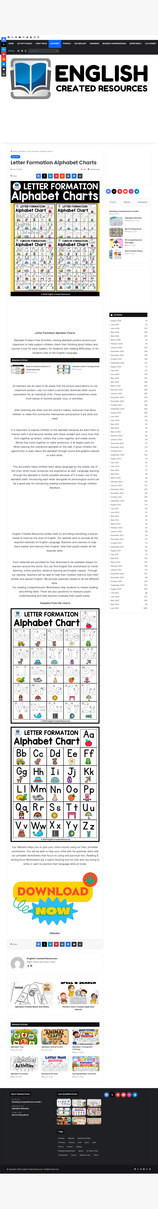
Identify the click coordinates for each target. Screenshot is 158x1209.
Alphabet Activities (19, 1074)
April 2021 (115, 558)
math (94, 1142)
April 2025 (115, 382)
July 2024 (115, 417)
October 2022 (116, 497)
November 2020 (117, 577)
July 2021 (114, 554)
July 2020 (115, 593)
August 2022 (116, 505)
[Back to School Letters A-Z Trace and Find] (17, 369)
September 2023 (117, 455)
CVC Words (150, 43)
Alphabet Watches (133, 218)
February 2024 (117, 436)
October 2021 (116, 543)
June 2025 (115, 374)
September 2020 (117, 585)
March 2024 (116, 432)
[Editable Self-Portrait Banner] (94, 1121)
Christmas (61, 1142)
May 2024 (115, 424)
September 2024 (117, 409)
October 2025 (116, 359)
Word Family (135, 43)
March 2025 (115, 386)
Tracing (73, 1155)
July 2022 (115, 508)
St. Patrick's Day (92, 1151)
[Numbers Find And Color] (79, 1112)
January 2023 (116, 485)
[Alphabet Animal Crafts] (55, 1037)
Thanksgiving (63, 1155)
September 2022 (117, 501)
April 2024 (115, 428)
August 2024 (116, 413)
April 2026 (115, 336)
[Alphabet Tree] (24, 1037)
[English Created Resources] (79, 79)
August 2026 (116, 321)
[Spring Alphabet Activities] (85, 1063)
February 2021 (116, 566)
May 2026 (115, 332)
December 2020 (117, 574)
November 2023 (117, 447)
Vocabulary (80, 43)
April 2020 (115, 604)
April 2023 (115, 474)
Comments (142, 202)
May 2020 (115, 600)
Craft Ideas (41, 43)
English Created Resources (42, 958)
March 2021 (115, 562)
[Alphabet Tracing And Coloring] (85, 1037)
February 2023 (117, 482)
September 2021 (117, 547)
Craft (79, 1142)
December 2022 (117, 489)
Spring (81, 1151)
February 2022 (116, 528)
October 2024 (116, 405)
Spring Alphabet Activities (84, 1074)
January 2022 (116, 531)
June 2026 (115, 328)
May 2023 (115, 470)
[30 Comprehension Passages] (116, 243)
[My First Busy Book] (116, 232)
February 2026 (117, 344)
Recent (127, 202)
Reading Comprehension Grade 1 (124, 211)
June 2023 (115, 466)
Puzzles (70, 1147)
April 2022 (115, 520)
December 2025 (117, 351)
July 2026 (115, 325)
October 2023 (116, 451)
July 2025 (115, 371)
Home (11, 43)
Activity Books (24, 43)
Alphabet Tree (17, 1047)
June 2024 (115, 420)
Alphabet (54, 43)
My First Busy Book (133, 229)
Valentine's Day (85, 1155)
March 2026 (116, 340)
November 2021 (117, 539)
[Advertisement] (74, 17)
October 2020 (116, 581)
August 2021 (116, 551)
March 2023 (116, 478)
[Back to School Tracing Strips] (64, 1103)
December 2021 (117, 535)
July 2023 (115, 462)
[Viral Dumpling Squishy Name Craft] (64, 1121)
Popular (112, 202)
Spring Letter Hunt (49, 1074)
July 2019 (114, 608)
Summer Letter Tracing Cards (85, 366)
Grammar (94, 43)
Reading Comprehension (114, 43)
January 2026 (116, 348)
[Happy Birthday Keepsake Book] (94, 1112)
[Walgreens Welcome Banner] (79, 1121)
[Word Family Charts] (116, 254)
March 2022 (115, 524)
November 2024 (117, 401)
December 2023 (117, 443)
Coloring (71, 1142)
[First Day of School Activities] (94, 1103)
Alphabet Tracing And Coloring (82, 1048)
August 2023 (116, 459)
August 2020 (116, 589)
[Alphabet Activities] (24, 1063)
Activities (61, 1138)
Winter (96, 1155)
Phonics (67, 43)
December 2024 (117, 397)
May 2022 (115, 516)
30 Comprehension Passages (133, 241)
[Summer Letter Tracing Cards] (63, 369)
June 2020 (115, 597)
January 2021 (116, 570)
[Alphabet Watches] (116, 221)
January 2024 (116, 440)
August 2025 (116, 367)
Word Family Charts (134, 251)
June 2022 (115, 512)
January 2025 (116, 394)
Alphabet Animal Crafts (52, 1047)
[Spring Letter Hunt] (55, 1063)
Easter (87, 1142)
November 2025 (117, 355)
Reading (79, 1147)
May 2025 (115, 378)
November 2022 (117, 493)
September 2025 (117, 363)
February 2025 (116, 390)
